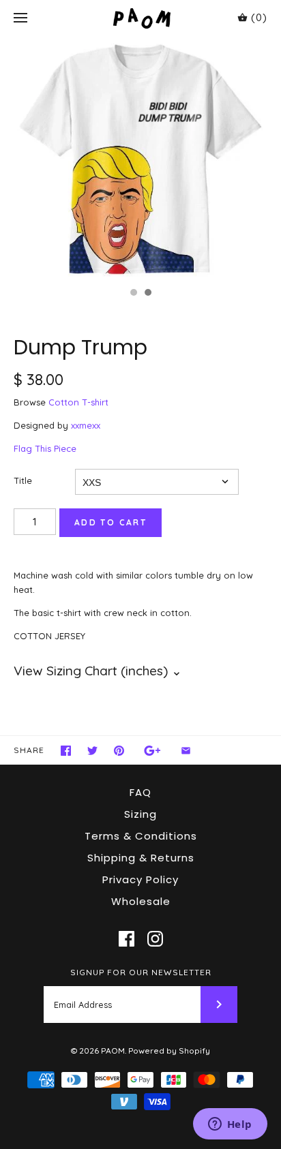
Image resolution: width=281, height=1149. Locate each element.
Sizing (140, 814)
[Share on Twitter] (92, 751)
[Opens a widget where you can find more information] (229, 1125)
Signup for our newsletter (140, 972)
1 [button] (133, 294)
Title (23, 480)
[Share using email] (186, 751)
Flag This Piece (45, 448)
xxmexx (85, 425)
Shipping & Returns (140, 858)
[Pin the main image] (119, 751)
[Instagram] (155, 939)
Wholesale (141, 901)
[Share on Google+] (152, 751)
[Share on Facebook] (66, 751)
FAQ (140, 792)
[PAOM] (141, 18)
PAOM (113, 1050)
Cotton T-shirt (78, 402)
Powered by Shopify (169, 1050)
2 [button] (147, 294)
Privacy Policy (140, 879)
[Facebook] (126, 939)
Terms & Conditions (141, 836)
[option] (140, 158)
